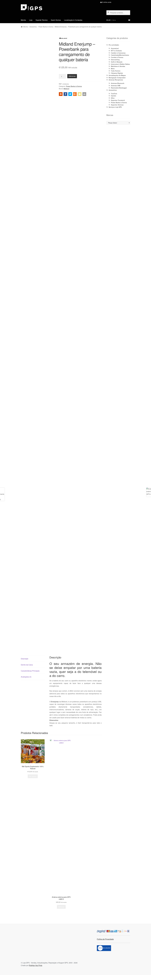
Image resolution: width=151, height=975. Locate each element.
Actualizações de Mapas (117, 75)
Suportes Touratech (118, 100)
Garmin (113, 96)
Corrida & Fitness (117, 57)
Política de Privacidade (105, 939)
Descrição (24, 658)
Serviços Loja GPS (115, 107)
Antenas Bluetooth (117, 83)
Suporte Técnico (42, 20)
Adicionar (72, 76)
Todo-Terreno (115, 71)
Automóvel (115, 48)
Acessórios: (33, 27)
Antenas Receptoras (116, 80)
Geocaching (115, 60)
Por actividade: (114, 45)
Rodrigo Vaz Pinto (35, 965)
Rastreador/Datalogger (119, 88)
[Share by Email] (79, 94)
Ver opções (32, 776)
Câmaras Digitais (117, 73)
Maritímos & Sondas (118, 66)
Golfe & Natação (116, 62)
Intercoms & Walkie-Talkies (120, 64)
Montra (23, 20)
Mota (113, 69)
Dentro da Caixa (27, 665)
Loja (30, 20)
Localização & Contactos (73, 20)
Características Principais (30, 671)
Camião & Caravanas (118, 53)
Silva (112, 98)
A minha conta (106, 2)
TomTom (114, 94)
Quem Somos (56, 20)
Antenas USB (115, 86)
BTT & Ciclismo (116, 51)
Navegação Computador (117, 78)
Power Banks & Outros (46, 27)
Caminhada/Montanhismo (120, 55)
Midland (66, 89)
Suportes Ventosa (117, 105)
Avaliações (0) (26, 677)
